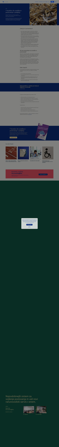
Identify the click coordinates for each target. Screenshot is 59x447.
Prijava (52, 1)
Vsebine (46, 1)
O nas (48, 1)
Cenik (44, 1)
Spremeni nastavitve (29, 227)
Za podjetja (36, 1)
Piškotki (26, 222)
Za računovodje (41, 1)
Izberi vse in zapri (29, 224)
